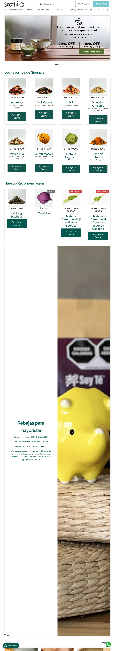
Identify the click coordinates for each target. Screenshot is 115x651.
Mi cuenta (85, 4)
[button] (101, 4)
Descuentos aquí (91, 51)
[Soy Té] (14, 4)
